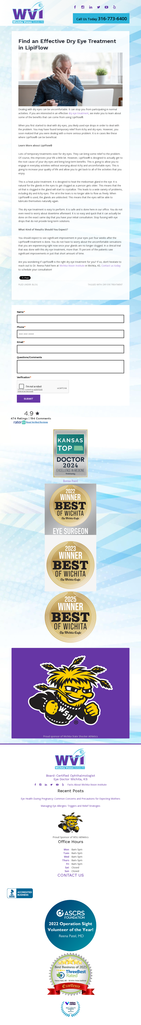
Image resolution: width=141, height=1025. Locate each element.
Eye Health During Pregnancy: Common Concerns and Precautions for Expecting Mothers (70, 798)
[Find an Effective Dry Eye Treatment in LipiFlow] (70, 105)
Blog (35, 284)
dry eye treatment (79, 113)
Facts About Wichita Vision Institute (87, 784)
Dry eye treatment (113, 284)
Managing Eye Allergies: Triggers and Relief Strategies (70, 805)
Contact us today (111, 265)
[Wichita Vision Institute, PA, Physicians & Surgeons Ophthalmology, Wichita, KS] (20, 893)
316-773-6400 (101, 18)
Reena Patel (70, 481)
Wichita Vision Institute (72, 265)
